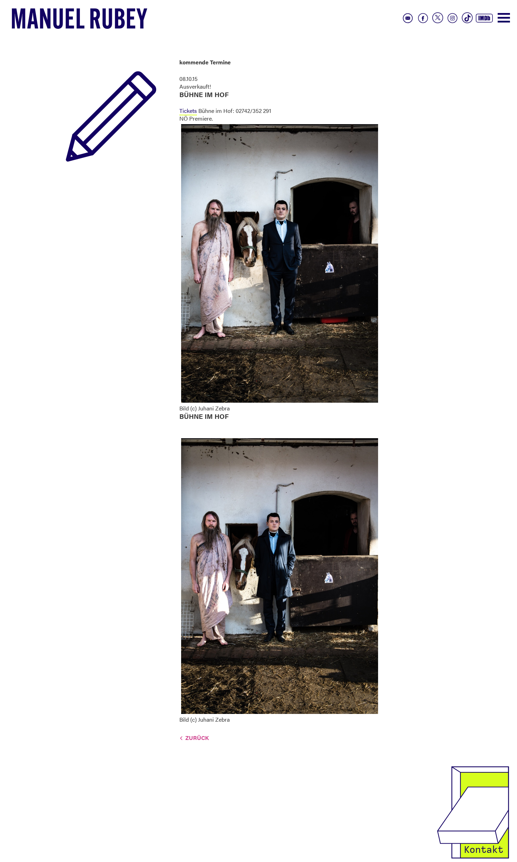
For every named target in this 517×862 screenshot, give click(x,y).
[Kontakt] (473, 811)
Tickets (188, 111)
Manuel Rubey (79, 21)
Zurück (197, 738)
